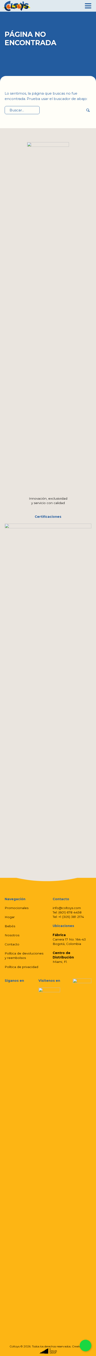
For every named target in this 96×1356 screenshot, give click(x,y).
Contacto (12, 944)
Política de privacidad (21, 967)
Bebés (10, 926)
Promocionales (16, 908)
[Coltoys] (16, 6)
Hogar (10, 917)
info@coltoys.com (67, 908)
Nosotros (12, 935)
